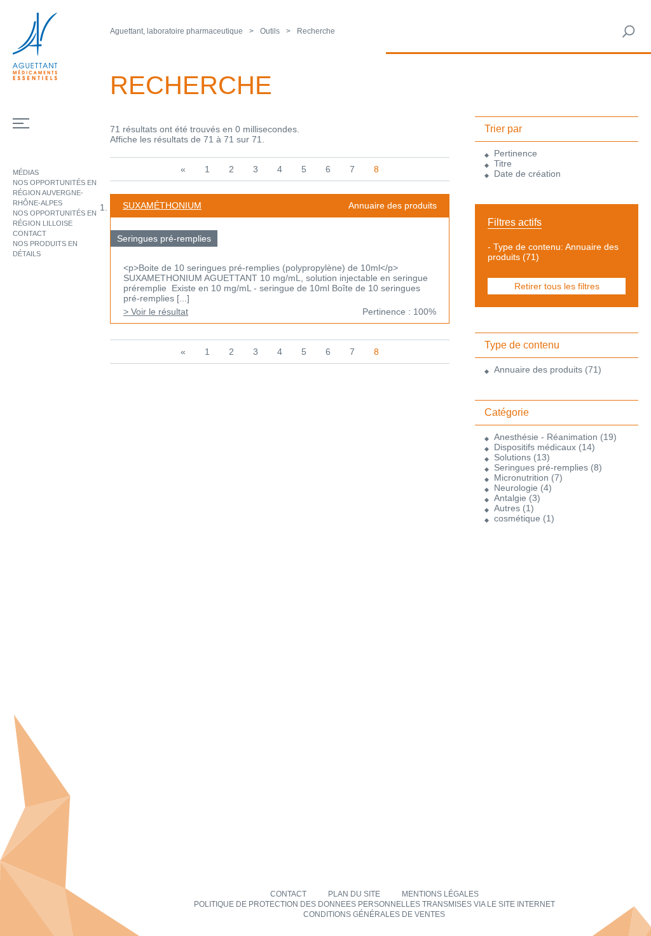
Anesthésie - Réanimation (546, 437)
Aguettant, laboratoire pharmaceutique (176, 31)
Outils (270, 31)
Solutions (512, 457)
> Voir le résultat (155, 311)
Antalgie (510, 498)
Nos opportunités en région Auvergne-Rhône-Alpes (55, 193)
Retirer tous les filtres (557, 286)
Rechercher (628, 31)
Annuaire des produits (538, 369)
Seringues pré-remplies (541, 467)
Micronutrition (521, 477)
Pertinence (515, 153)
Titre (503, 163)
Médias (26, 172)
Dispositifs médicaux (535, 447)
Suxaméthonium (162, 205)
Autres (507, 508)
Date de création (527, 174)
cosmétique (517, 518)
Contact (29, 233)
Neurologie (516, 488)
